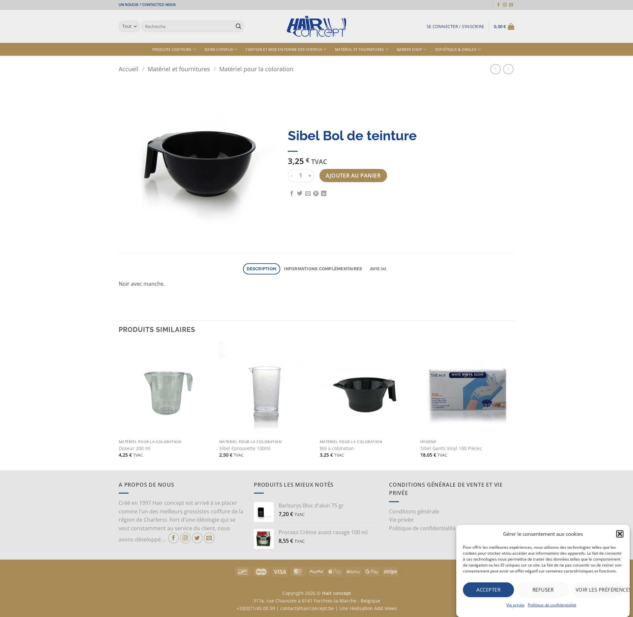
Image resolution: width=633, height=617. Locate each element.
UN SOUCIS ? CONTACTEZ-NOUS (147, 5)
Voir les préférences (599, 589)
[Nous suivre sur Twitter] (197, 538)
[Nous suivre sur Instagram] (505, 5)
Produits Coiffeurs (172, 49)
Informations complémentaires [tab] (323, 268)
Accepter (488, 589)
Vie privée (515, 605)
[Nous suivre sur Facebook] (498, 5)
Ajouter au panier (353, 175)
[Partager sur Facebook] (291, 194)
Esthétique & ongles (455, 49)
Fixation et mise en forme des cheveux (284, 49)
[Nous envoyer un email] (511, 5)
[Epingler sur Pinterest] (315, 194)
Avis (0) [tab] (378, 268)
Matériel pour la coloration (256, 69)
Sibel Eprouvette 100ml (244, 448)
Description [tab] (261, 268)
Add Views (385, 608)
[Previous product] (508, 69)
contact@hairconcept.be (307, 608)
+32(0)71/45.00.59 (255, 608)
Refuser (543, 589)
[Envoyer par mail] (308, 194)
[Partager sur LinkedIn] (323, 194)
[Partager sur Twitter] (299, 194)
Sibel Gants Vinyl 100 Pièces (451, 448)
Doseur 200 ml (135, 448)
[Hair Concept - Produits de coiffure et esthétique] (316, 26)
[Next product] (495, 69)
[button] (620, 534)
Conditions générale (414, 511)
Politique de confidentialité (552, 605)
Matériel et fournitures (359, 49)
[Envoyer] (238, 26)
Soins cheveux (218, 49)
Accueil (128, 69)
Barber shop (409, 49)
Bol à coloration (337, 448)
